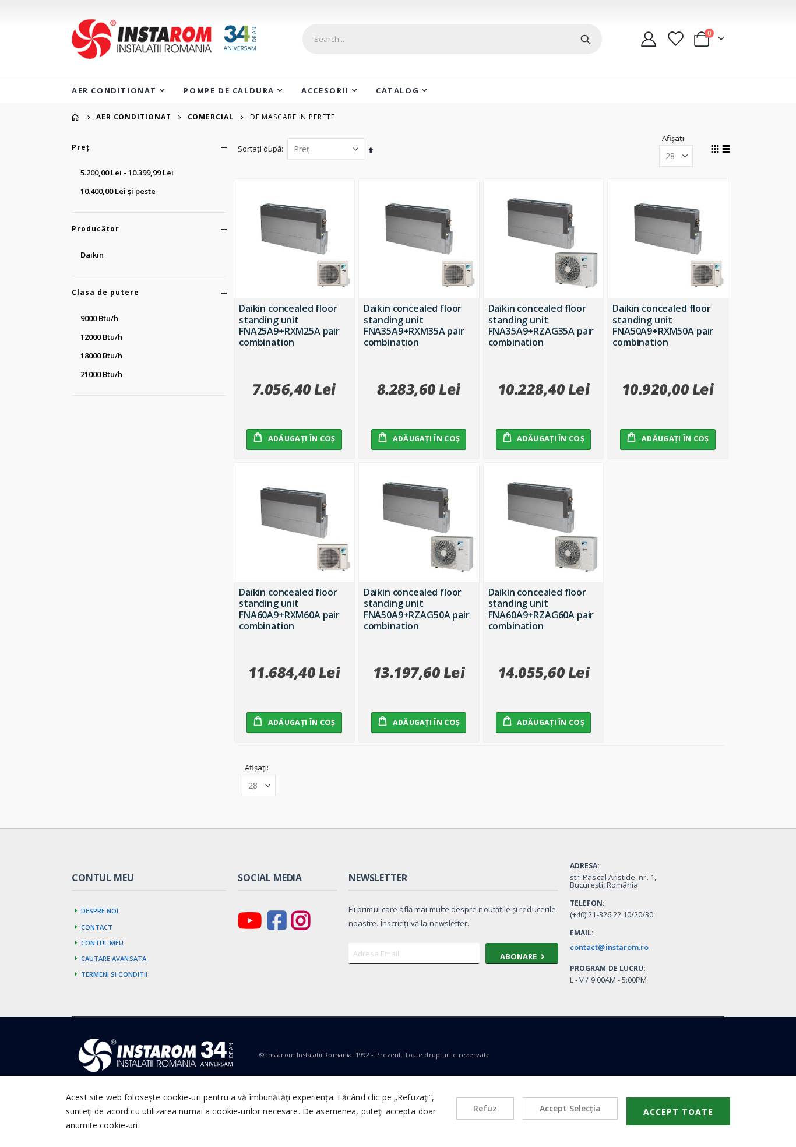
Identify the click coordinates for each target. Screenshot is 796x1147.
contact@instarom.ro (609, 947)
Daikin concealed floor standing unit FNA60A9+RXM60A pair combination (289, 609)
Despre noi (100, 909)
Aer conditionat (133, 117)
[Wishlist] (675, 38)
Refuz (485, 1108)
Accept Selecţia (570, 1108)
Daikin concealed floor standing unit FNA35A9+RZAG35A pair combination (541, 325)
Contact (97, 926)
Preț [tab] (81, 147)
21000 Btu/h (101, 374)
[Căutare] (585, 39)
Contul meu (102, 941)
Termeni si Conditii (114, 973)
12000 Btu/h (101, 337)
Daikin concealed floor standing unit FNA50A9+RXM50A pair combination (662, 325)
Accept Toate (678, 1111)
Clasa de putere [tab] (105, 292)
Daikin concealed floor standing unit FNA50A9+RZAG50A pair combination (417, 609)
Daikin (92, 254)
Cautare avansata (113, 957)
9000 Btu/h (99, 318)
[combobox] (452, 39)
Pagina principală (76, 117)
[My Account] (649, 39)
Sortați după (259, 148)
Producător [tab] (95, 229)
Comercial (211, 117)
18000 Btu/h (101, 355)
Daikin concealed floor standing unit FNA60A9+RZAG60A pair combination (541, 609)
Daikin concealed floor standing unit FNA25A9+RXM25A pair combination (289, 325)
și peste (118, 191)
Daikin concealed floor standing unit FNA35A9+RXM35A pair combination (414, 325)
